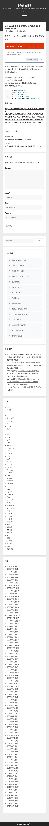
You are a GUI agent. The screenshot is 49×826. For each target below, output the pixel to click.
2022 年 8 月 (11, 692)
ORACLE (10, 483)
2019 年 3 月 (11, 787)
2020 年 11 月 (12, 738)
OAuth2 (10, 473)
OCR (8, 475)
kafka (9, 445)
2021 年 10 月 (12, 713)
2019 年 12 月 (12, 768)
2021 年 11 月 (12, 711)
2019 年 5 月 (11, 782)
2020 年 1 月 (11, 765)
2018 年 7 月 (11, 798)
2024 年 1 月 (11, 645)
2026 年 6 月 (11, 569)
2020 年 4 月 (11, 757)
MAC (9, 462)
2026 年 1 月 (11, 580)
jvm (8, 443)
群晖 (8, 535)
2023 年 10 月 (12, 653)
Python (9, 492)
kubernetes (11, 448)
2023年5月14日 (16, 31)
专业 (8, 511)
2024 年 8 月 (11, 626)
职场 (8, 538)
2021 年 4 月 (11, 724)
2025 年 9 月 (11, 591)
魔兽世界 (10, 549)
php (8, 486)
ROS (8, 497)
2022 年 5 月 (11, 697)
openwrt (10, 481)
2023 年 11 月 (12, 651)
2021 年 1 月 (11, 732)
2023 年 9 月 (11, 656)
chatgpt (10, 421)
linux (8, 451)
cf (8, 415)
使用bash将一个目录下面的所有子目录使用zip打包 (23, 146)
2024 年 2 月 (11, 643)
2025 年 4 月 (11, 604)
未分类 (9, 530)
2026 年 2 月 (11, 577)
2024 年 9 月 (11, 623)
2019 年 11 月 (12, 771)
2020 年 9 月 (11, 743)
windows (10, 505)
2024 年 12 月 (12, 615)
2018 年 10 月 (12, 792)
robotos (10, 494)
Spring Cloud (11, 500)
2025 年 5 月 (11, 602)
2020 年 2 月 (11, 762)
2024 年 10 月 (12, 621)
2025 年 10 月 (12, 588)
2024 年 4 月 (11, 637)
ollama (9, 478)
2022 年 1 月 (11, 705)
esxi (8, 434)
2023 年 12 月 (12, 648)
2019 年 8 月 (11, 776)
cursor (9, 424)
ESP (8, 432)
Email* (7, 203)
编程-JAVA (10, 533)
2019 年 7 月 (11, 779)
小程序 (9, 522)
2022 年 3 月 (11, 702)
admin (25, 31)
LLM (8, 456)
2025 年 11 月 (12, 585)
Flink (8, 437)
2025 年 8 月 (11, 593)
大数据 (9, 513)
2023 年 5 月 (11, 667)
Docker (9, 426)
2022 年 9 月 (11, 689)
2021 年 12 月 (12, 708)
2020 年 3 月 (11, 760)
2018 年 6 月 (11, 801)
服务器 (9, 527)
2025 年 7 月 (11, 596)
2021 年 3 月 (11, 727)
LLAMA (9, 453)
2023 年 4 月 (11, 670)
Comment (8, 168)
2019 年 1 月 (11, 790)
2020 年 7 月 (11, 749)
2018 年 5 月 (11, 803)
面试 (8, 546)
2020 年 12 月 (12, 735)
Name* (7, 193)
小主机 (9, 519)
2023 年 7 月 (11, 662)
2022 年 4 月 (11, 700)
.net (8, 407)
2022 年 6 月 (11, 694)
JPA (8, 440)
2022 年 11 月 (12, 683)
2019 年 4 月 (11, 784)
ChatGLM (10, 418)
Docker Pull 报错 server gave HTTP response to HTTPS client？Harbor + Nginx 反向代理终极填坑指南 (23, 373)
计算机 (16, 131)
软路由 (9, 543)
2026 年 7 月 (11, 566)
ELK (8, 429)
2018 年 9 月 (11, 795)
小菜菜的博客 (24, 5)
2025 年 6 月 (11, 599)
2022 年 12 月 (12, 681)
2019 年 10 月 (12, 773)
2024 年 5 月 (11, 634)
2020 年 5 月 (11, 754)
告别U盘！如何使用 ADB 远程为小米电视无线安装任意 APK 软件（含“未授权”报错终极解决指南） (24, 357)
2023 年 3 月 (11, 673)
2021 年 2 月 (11, 730)
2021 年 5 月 (11, 722)
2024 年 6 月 (11, 632)
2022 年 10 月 (12, 686)
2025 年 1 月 (11, 613)
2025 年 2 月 (11, 610)
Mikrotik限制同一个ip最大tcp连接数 (18, 139)
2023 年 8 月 (11, 659)
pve (8, 489)
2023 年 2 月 (11, 675)
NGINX (9, 467)
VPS (8, 503)
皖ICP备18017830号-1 (24, 824)
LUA (8, 459)
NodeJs (10, 470)
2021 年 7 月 (11, 716)
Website (8, 213)
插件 (8, 524)
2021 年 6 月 (11, 719)
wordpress (11, 508)
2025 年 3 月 (11, 607)
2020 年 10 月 (12, 741)
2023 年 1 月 (11, 678)
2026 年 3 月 (11, 574)
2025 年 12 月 (12, 583)
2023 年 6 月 (11, 664)
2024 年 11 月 (12, 618)
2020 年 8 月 (11, 746)
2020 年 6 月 (11, 752)
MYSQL (10, 464)
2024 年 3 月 (11, 640)
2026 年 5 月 (11, 572)
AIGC (9, 410)
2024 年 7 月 (11, 629)
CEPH (9, 413)
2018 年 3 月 (11, 806)
